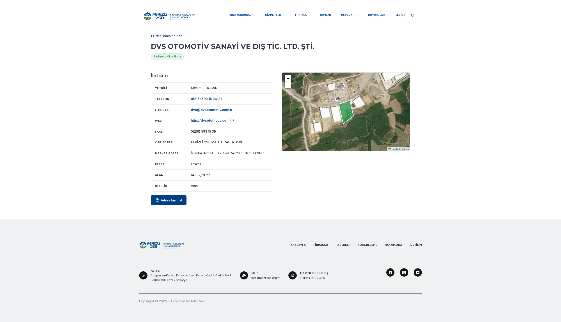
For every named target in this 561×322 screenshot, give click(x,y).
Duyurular (376, 14)
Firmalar (320, 244)
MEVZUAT (347, 14)
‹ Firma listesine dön (166, 36)
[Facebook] (390, 272)
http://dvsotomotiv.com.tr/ (212, 120)
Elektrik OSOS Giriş (312, 277)
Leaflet (395, 149)
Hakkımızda (393, 244)
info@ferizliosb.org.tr (265, 277)
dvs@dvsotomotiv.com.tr (212, 110)
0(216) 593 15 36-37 (206, 99)
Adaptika (197, 301)
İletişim (416, 244)
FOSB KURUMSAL (240, 14)
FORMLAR (324, 14)
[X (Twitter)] (404, 272)
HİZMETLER (273, 14)
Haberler (343, 244)
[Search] (412, 15)
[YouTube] (418, 272)
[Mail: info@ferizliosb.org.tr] (244, 275)
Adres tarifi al (171, 200)
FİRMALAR (301, 14)
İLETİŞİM (401, 14)
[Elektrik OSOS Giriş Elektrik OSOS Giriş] (292, 275)
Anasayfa (298, 244)
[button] (288, 78)
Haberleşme (367, 244)
